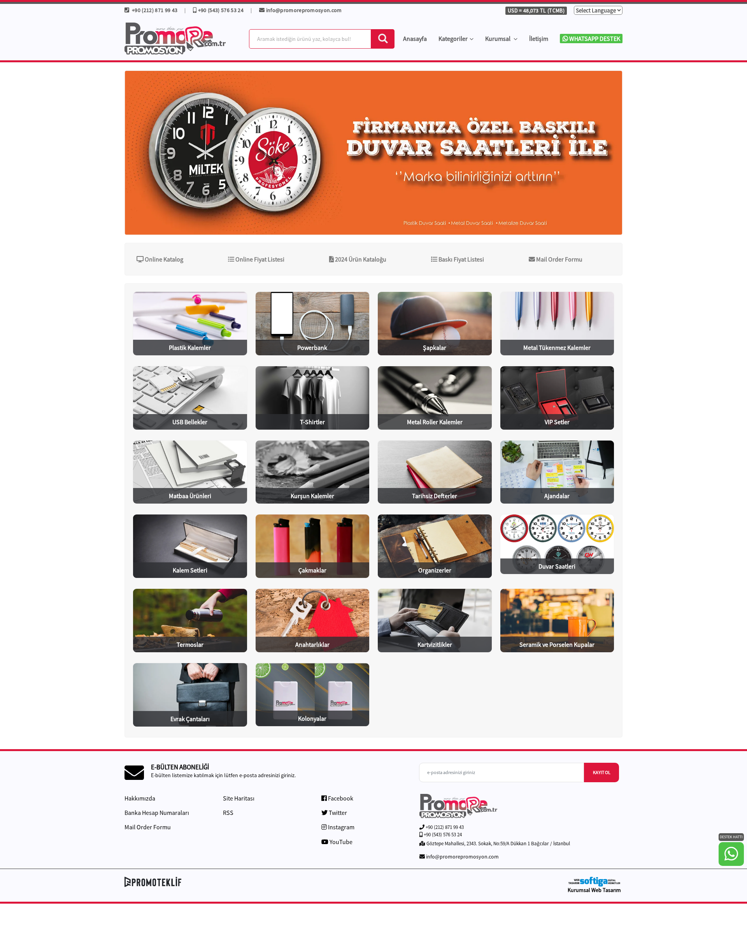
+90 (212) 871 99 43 (154, 10)
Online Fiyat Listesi (259, 259)
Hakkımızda (139, 798)
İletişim (538, 38)
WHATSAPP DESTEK (594, 38)
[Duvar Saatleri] (373, 152)
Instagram (340, 827)
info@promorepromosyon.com (304, 10)
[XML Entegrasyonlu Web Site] (247, 882)
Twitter (337, 812)
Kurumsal (498, 38)
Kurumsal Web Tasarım (594, 890)
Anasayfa (415, 38)
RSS (228, 812)
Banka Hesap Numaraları (156, 812)
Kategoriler (453, 38)
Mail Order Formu (558, 259)
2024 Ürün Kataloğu (360, 259)
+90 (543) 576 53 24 (220, 10)
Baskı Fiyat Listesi (460, 259)
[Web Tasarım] (594, 882)
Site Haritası (238, 798)
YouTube (340, 842)
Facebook (340, 798)
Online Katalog (163, 259)
